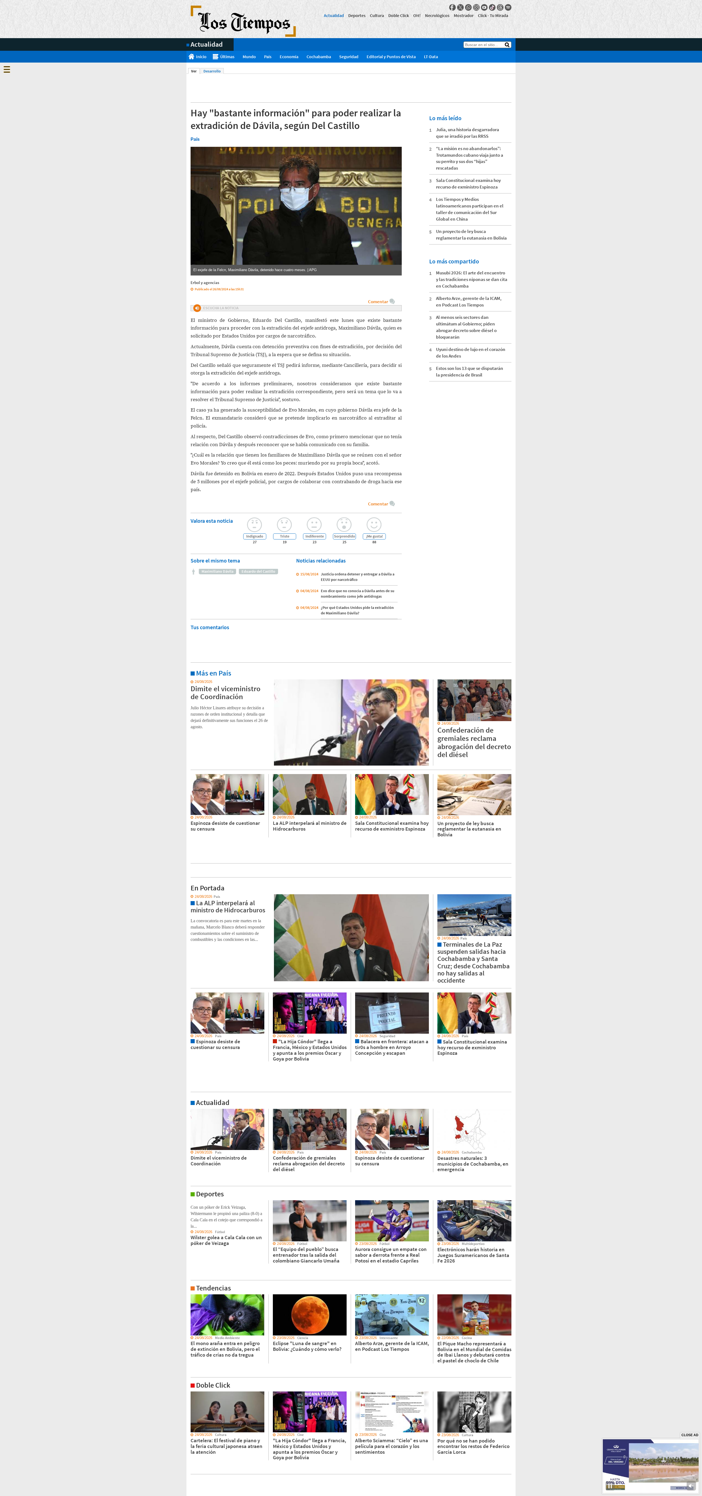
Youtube (484, 7)
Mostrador (464, 15)
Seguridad (348, 56)
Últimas (227, 56)
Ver (195, 71)
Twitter (460, 7)
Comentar (378, 302)
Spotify (508, 7)
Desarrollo (212, 71)
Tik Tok (492, 7)
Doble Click (398, 15)
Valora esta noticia (212, 520)
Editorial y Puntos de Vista (391, 56)
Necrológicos (437, 15)
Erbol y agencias (205, 282)
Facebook (452, 7)
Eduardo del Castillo (258, 571)
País (267, 56)
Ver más (193, 681)
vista (190, 896)
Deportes (357, 15)
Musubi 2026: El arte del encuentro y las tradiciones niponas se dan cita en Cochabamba (471, 279)
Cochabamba (319, 56)
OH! (417, 15)
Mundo (249, 56)
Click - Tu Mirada (493, 15)
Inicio (201, 56)
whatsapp (468, 7)
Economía (289, 56)
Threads (500, 7)
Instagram (476, 7)
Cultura (377, 15)
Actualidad (334, 15)
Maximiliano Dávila (217, 571)
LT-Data (431, 56)
